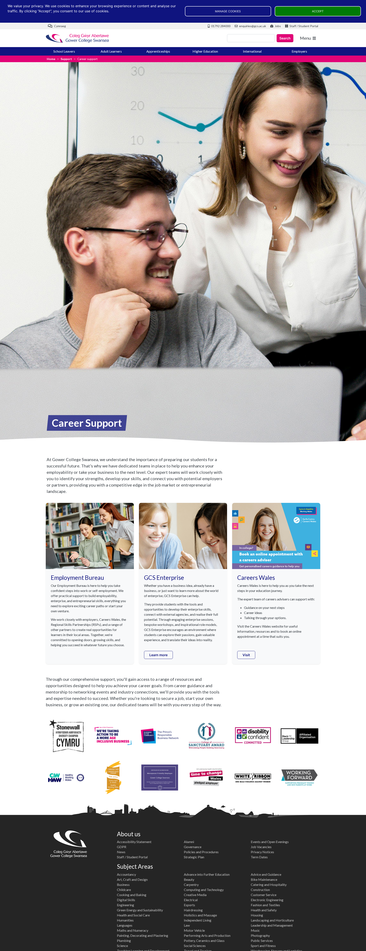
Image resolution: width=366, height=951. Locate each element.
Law (187, 925)
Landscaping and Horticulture (272, 920)
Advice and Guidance (266, 874)
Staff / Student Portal (303, 26)
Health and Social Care (133, 915)
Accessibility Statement (134, 842)
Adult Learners (111, 51)
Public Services (262, 940)
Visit (246, 655)
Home (51, 59)
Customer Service (263, 895)
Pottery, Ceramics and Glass (204, 940)
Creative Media (195, 895)
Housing (257, 915)
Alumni (189, 842)
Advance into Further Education (207, 874)
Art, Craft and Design (132, 879)
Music (255, 930)
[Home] (77, 38)
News (121, 852)
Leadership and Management (272, 925)
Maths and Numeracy (132, 930)
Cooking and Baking (131, 895)
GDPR (121, 847)
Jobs (277, 26)
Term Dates (259, 857)
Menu (305, 38)
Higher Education (205, 51)
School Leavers (64, 51)
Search (285, 38)
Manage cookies (228, 11)
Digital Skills (126, 900)
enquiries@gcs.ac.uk (252, 26)
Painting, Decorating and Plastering (142, 935)
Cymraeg (59, 26)
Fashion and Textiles (265, 905)
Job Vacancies (261, 847)
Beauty (189, 879)
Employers (299, 51)
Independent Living (197, 920)
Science (122, 946)
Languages (124, 925)
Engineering (125, 905)
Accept (318, 11)
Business (123, 884)
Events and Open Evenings (270, 842)
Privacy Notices (262, 852)
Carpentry (191, 884)
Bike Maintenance (264, 879)
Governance (192, 847)
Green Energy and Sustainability (140, 910)
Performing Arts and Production (207, 935)
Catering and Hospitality (269, 884)
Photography (260, 935)
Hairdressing (193, 910)
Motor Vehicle (194, 930)
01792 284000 (220, 26)
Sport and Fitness (263, 946)
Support (66, 59)
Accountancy (126, 874)
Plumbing (124, 940)
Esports (189, 905)
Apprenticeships (158, 51)
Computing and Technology (204, 890)
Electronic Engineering (267, 900)
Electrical (191, 900)
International (252, 51)
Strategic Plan (194, 857)
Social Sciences (195, 946)
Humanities (125, 920)
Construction (260, 890)
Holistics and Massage (200, 915)
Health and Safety (264, 910)
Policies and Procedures (201, 852)
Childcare (124, 890)
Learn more (158, 655)
